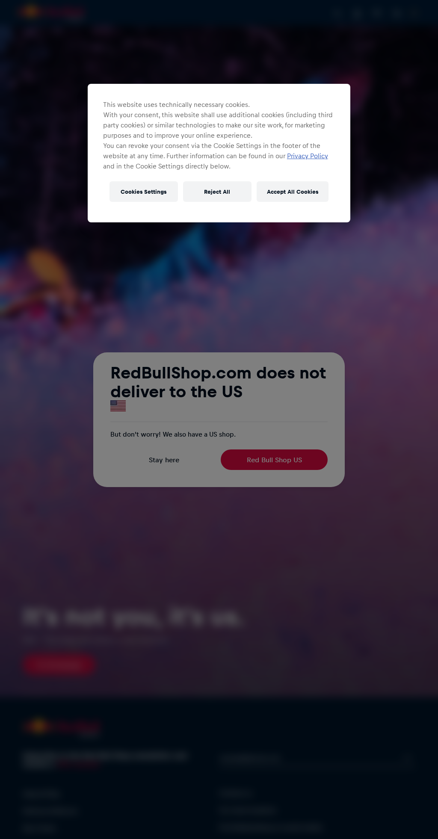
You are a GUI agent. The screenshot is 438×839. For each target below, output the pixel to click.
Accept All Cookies (292, 191)
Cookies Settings (143, 191)
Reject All (217, 191)
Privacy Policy (307, 155)
